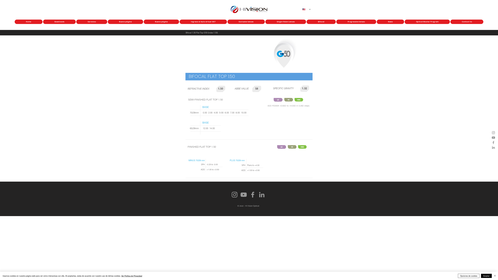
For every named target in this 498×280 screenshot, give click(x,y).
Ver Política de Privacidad (131, 276)
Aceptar (486, 276)
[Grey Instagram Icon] (493, 133)
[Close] (494, 276)
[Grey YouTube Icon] (493, 138)
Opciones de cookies (468, 276)
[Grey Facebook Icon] (493, 143)
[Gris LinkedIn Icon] (493, 147)
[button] (246, 22)
